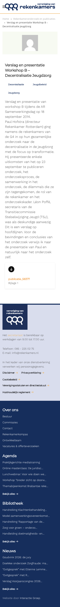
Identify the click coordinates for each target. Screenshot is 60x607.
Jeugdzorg (14, 92)
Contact (7, 428)
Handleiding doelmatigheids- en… (23, 533)
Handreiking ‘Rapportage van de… (23, 521)
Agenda (9, 456)
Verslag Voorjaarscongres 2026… (22, 581)
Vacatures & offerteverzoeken (20, 446)
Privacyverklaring (31, 372)
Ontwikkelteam (11, 440)
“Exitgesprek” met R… (15, 575)
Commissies (10, 422)
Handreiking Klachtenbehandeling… (24, 509)
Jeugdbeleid (39, 84)
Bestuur (7, 416)
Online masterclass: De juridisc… (22, 468)
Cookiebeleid (9, 379)
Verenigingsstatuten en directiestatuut (24, 385)
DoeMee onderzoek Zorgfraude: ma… (25, 563)
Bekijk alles (8, 493)
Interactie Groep (30, 598)
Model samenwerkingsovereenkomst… (26, 515)
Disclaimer (8, 372)
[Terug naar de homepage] (30, 6)
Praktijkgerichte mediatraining (21, 462)
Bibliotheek (12, 503)
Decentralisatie (16, 84)
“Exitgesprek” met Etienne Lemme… (24, 569)
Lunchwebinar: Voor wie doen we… (24, 474)
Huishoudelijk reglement (16, 392)
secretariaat (15, 335)
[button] (4, 6)
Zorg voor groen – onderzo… (19, 527)
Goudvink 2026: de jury (16, 557)
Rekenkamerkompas (15, 434)
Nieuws (9, 551)
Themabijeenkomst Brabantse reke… (25, 486)
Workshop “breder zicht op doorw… (24, 480)
